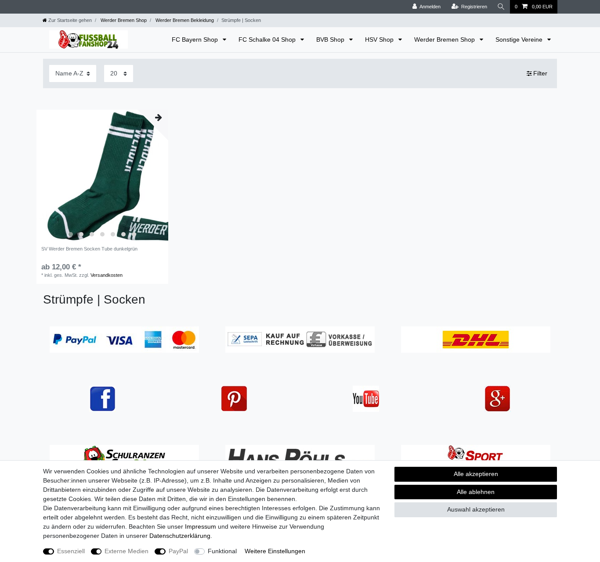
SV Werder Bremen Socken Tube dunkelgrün (89, 248)
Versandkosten (106, 275)
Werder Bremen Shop (123, 20)
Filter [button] (540, 73)
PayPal (178, 551)
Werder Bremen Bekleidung (184, 20)
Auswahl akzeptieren (476, 509)
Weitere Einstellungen (275, 551)
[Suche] (501, 7)
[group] (102, 175)
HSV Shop (380, 39)
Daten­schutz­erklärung (179, 535)
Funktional (222, 551)
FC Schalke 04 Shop (268, 39)
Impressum (200, 526)
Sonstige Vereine (519, 39)
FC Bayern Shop (196, 39)
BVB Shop (331, 39)
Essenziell (71, 551)
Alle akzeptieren (476, 473)
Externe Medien (126, 551)
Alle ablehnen (476, 491)
